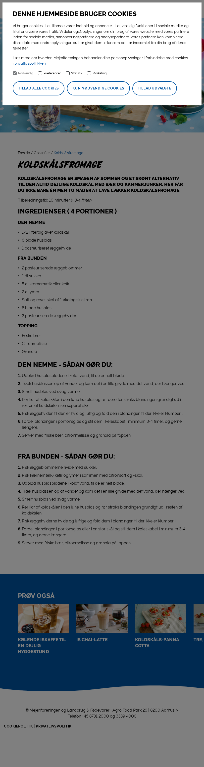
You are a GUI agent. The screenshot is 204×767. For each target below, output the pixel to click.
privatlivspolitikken (30, 63)
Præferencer (52, 73)
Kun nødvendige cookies (98, 88)
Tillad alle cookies (38, 88)
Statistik (76, 73)
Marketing (99, 73)
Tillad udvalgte (154, 88)
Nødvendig (25, 73)
